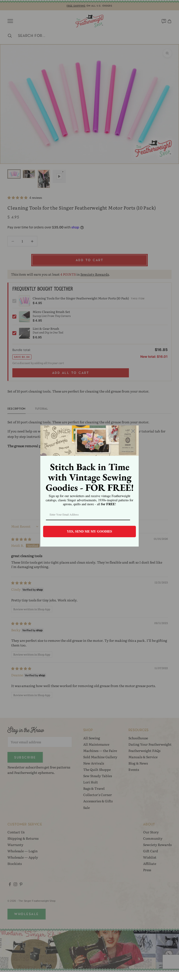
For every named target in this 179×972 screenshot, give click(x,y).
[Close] (133, 431)
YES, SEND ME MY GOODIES (89, 531)
